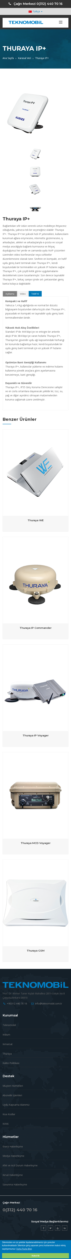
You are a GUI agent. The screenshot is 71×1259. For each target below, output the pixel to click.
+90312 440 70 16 (17, 1003)
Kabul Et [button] (35, 1256)
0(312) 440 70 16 (50, 4)
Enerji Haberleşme (13, 1146)
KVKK (6, 1123)
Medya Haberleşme (13, 1155)
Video (23, 293)
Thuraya (7, 1053)
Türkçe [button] (36, 11)
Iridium (6, 1034)
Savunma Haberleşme (15, 1184)
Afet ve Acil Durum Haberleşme (20, 1165)
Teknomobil (9, 1025)
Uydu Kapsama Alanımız (16, 1104)
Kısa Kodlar (9, 1114)
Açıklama (10, 293)
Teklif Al (35, 293)
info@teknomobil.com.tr (48, 1003)
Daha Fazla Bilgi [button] (24, 1249)
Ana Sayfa (8, 58)
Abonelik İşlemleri (12, 1095)
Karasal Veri (24, 58)
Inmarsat (8, 1044)
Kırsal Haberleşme (13, 1175)
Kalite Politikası (11, 1063)
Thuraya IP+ (42, 58)
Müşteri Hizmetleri (13, 1085)
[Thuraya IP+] (34, 145)
